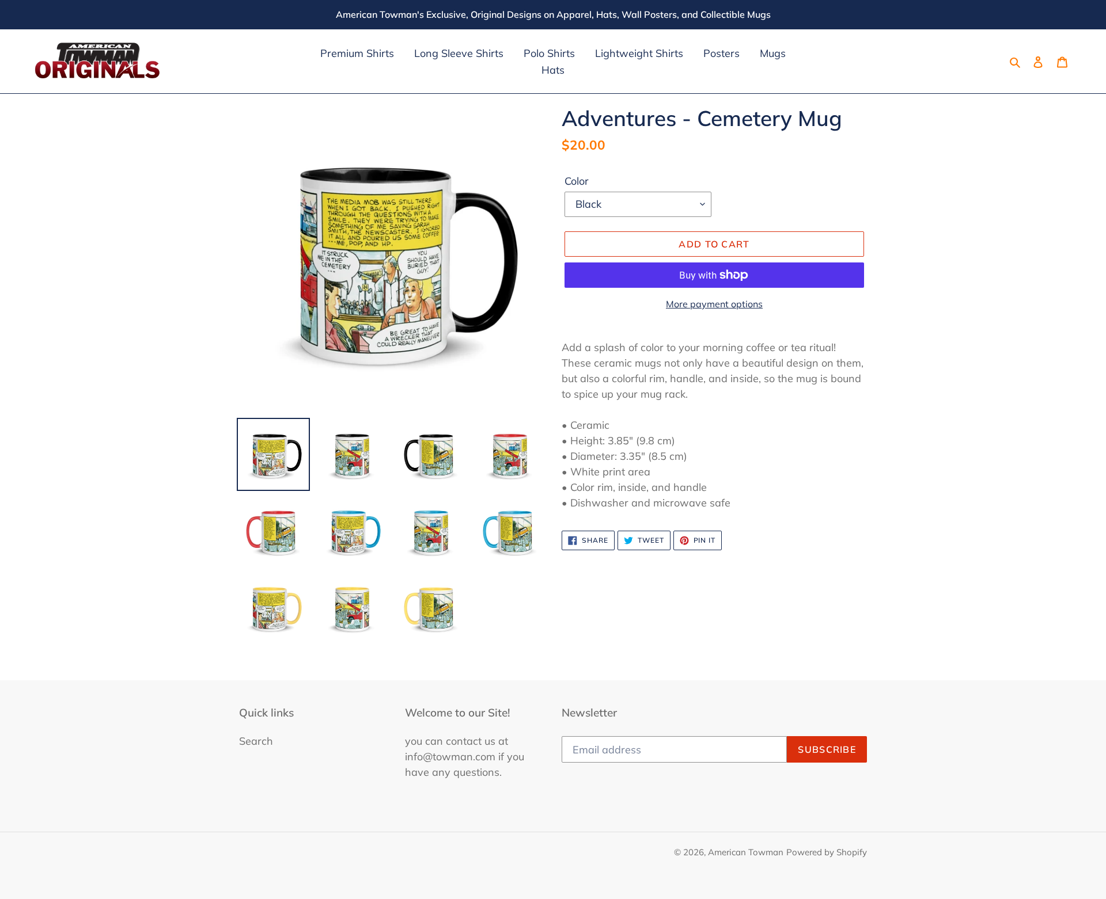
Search (256, 741)
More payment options (714, 304)
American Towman (745, 852)
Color (577, 181)
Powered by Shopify (826, 852)
